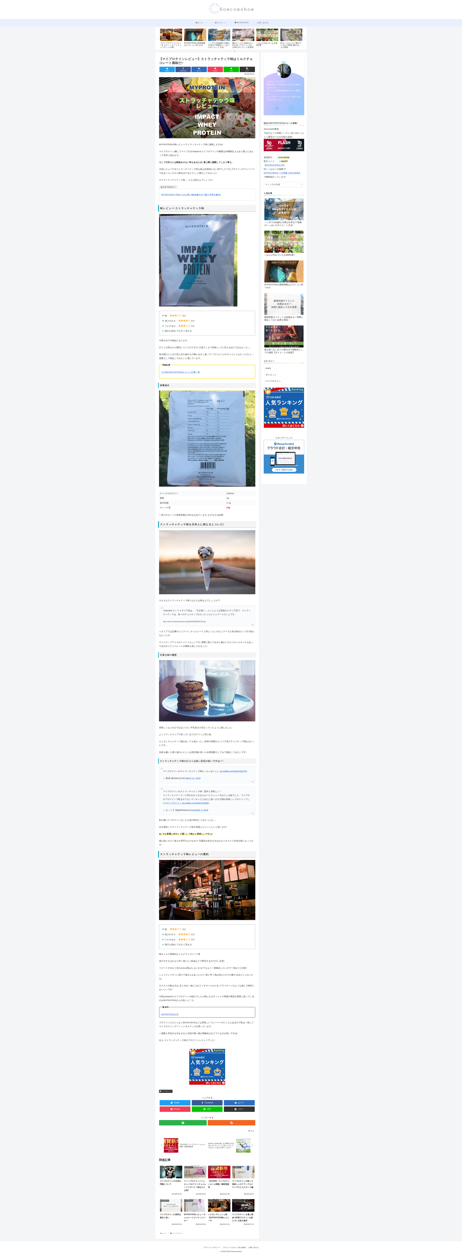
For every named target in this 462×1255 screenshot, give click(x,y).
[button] (302, 184)
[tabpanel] (171, 38)
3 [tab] (234, 51)
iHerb (268, 368)
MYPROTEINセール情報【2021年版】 (282, 173)
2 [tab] (231, 51)
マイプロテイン (167, 1091)
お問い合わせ (253, 1247)
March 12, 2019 (192, 778)
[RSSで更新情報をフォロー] (231, 1122)
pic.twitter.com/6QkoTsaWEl (195, 803)
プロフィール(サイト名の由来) (234, 1247)
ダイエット (271, 375)
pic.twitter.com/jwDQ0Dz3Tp (233, 771)
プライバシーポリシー (211, 1247)
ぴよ (284, 62)
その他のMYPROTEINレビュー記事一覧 (180, 372)
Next (305, 38)
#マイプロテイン (173, 803)
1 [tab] (227, 51)
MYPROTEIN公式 (169, 1014)
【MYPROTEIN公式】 (274, 165)
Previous (157, 38)
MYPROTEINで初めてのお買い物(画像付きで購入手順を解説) (191, 195)
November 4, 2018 (199, 810)
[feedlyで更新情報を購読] (183, 1122)
